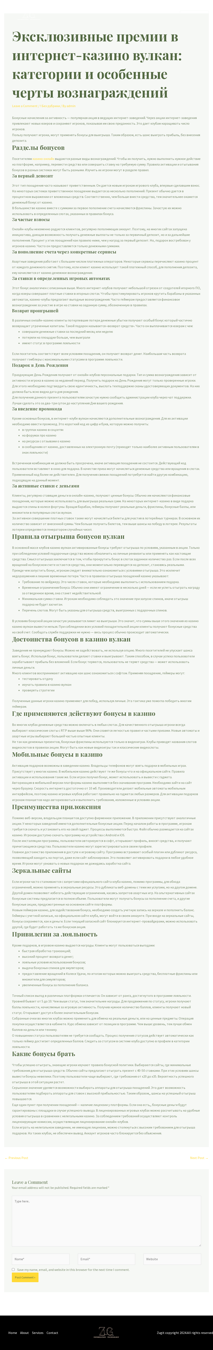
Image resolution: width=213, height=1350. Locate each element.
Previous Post (16, 1158)
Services (148, 15)
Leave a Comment (25, 106)
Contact (166, 15)
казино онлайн (43, 159)
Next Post (199, 1158)
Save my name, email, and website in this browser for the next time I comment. (73, 1270)
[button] (194, 15)
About (131, 15)
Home (116, 15)
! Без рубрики (50, 106)
